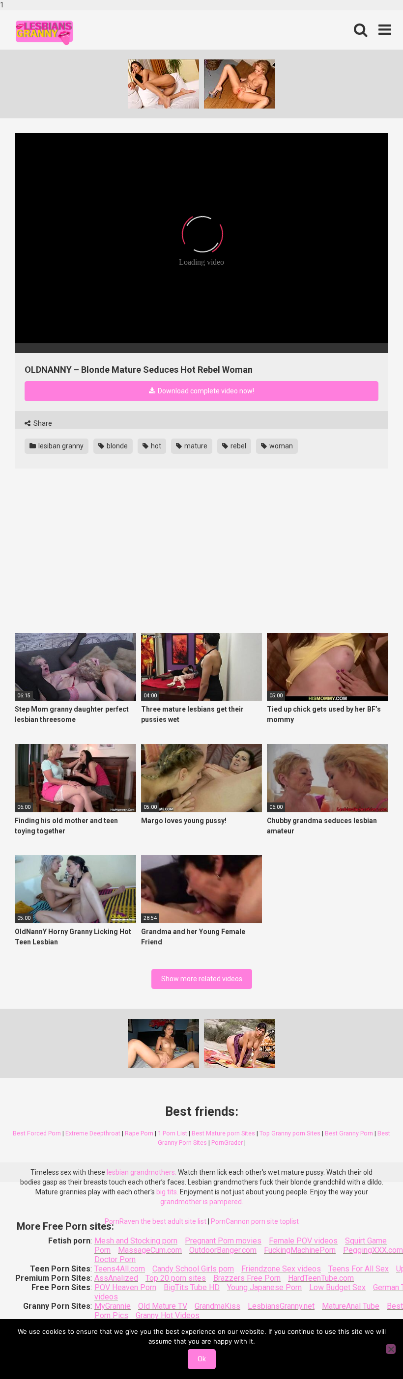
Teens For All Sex (358, 1268)
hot (155, 446)
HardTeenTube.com (321, 1278)
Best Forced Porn (37, 1133)
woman (280, 446)
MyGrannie (112, 1306)
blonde (116, 446)
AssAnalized (116, 1278)
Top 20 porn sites (175, 1278)
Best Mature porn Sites (223, 1133)
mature (195, 446)
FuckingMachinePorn (300, 1250)
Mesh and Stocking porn (135, 1240)
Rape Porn (139, 1133)
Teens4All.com (119, 1268)
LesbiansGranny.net (281, 1306)
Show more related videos (201, 979)
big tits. (167, 1192)
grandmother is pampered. (201, 1202)
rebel (237, 446)
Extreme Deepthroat (92, 1133)
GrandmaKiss (217, 1306)
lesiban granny (60, 446)
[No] (391, 1349)
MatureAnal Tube (350, 1306)
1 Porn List (172, 1133)
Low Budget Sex (337, 1287)
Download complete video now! (205, 391)
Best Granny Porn (349, 1133)
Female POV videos (303, 1240)
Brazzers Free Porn (247, 1278)
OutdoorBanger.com (223, 1250)
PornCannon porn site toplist (255, 1221)
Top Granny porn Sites (289, 1133)
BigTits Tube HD (192, 1287)
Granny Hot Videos (168, 1315)
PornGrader (227, 1142)
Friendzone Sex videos (281, 1268)
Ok (202, 1359)
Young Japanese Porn (264, 1287)
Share (42, 423)
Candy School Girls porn (193, 1268)
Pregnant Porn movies (223, 1240)
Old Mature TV (162, 1306)
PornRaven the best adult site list (155, 1221)
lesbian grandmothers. (141, 1172)
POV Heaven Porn (125, 1287)
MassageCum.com (150, 1250)
